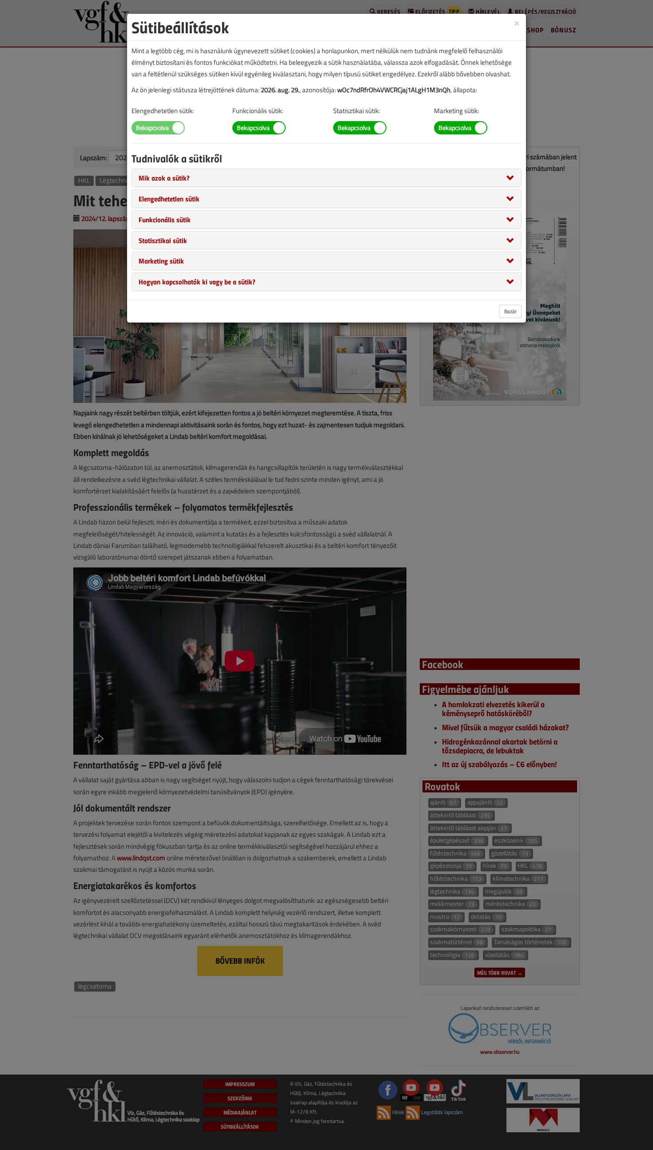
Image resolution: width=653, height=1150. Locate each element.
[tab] (326, 178)
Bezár (510, 311)
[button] (164, 177)
